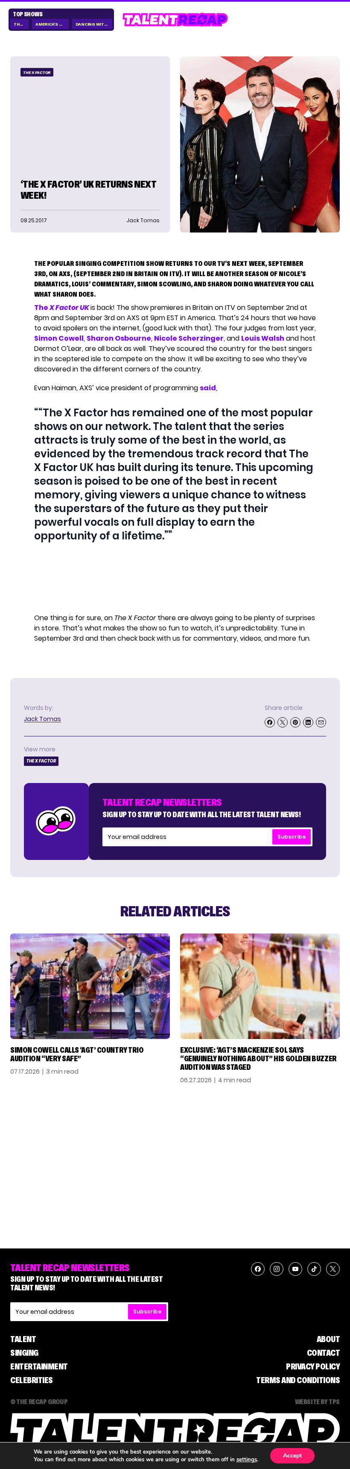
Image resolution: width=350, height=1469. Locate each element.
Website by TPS (317, 1401)
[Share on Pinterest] (295, 722)
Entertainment (39, 1366)
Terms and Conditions (298, 1380)
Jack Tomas (42, 719)
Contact (323, 1352)
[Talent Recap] (175, 19)
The (61, 307)
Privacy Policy (313, 1366)
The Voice (21, 24)
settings (246, 1459)
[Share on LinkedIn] (308, 722)
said (208, 388)
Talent (23, 1339)
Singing (24, 1352)
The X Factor (37, 72)
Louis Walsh (262, 338)
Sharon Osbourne (119, 338)
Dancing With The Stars (94, 24)
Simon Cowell (59, 338)
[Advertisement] (174, 577)
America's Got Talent (51, 24)
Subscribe (291, 836)
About (328, 1339)
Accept (292, 1455)
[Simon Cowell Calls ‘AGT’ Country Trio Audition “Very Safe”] (90, 986)
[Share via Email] (321, 722)
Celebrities (31, 1380)
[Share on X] (282, 722)
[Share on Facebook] (270, 722)
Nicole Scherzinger (189, 338)
